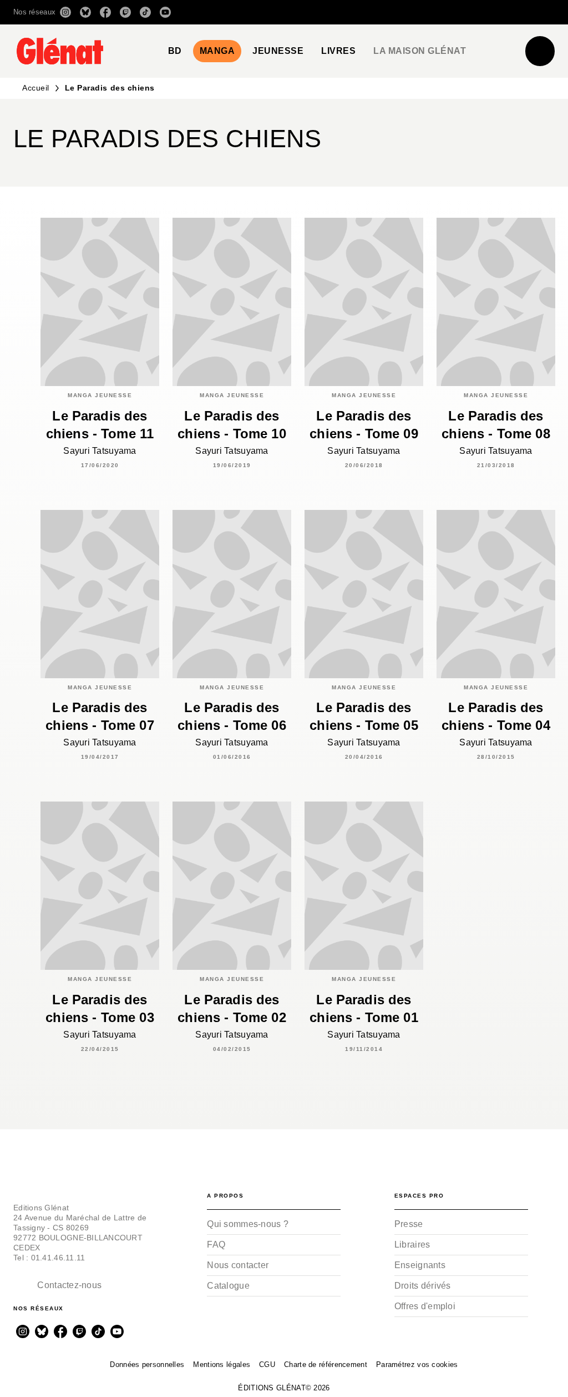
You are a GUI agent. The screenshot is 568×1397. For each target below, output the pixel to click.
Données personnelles (147, 1364)
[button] (398, 12)
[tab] (175, 51)
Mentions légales (221, 1364)
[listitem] (65, 12)
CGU (267, 1364)
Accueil (35, 87)
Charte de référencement (325, 1364)
